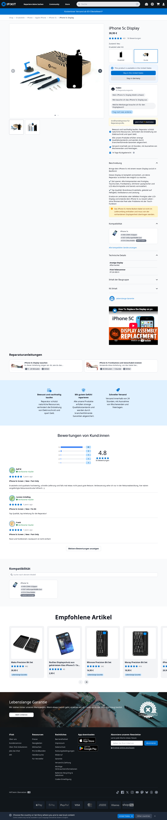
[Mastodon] (142, 792)
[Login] (164, 4)
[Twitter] (127, 792)
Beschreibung (115, 163)
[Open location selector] (152, 4)
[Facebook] (122, 792)
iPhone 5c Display (66, 17)
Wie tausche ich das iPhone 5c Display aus (129, 100)
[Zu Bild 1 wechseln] (55, 115)
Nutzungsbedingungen (64, 751)
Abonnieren (151, 743)
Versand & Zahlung (63, 762)
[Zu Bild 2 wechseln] (58, 115)
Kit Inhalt (113, 288)
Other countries (143, 816)
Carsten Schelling (23, 497)
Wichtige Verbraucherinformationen (66, 767)
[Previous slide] (80, 682)
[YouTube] (137, 792)
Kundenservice (15, 743)
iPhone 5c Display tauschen (35, 363)
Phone (30, 17)
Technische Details (117, 255)
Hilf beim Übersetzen (18, 792)
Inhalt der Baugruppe (119, 279)
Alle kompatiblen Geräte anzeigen (123, 247)
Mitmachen (36, 747)
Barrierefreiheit (61, 739)
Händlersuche (38, 755)
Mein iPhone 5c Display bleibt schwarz (128, 95)
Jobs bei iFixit (14, 751)
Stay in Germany (133, 78)
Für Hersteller (37, 759)
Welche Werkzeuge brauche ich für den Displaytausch (128, 105)
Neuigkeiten (37, 743)
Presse (35, 739)
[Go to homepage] (9, 4)
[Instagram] (132, 792)
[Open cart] (158, 4)
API (10, 755)
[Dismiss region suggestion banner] (155, 816)
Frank (18, 522)
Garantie (58, 759)
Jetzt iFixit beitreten (144, 122)
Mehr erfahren (21, 715)
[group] (13, 71)
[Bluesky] (146, 792)
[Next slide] (86, 682)
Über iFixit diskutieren (18, 747)
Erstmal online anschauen (123, 748)
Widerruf (58, 755)
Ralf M (18, 469)
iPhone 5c (53, 17)
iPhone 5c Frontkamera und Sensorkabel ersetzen (121, 363)
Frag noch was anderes (122, 112)
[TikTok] (117, 792)
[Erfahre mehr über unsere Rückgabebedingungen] (134, 153)
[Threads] (151, 792)
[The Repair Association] (156, 792)
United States (124, 816)
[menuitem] (33, 4)
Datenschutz (60, 747)
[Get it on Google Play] (88, 748)
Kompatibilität (115, 223)
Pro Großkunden (39, 751)
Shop (11, 17)
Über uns (13, 739)
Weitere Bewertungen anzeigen (83, 548)
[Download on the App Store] (87, 740)
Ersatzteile (20, 17)
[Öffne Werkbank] (146, 4)
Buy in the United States (133, 73)
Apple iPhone (40, 17)
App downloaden (86, 734)
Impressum (60, 743)
